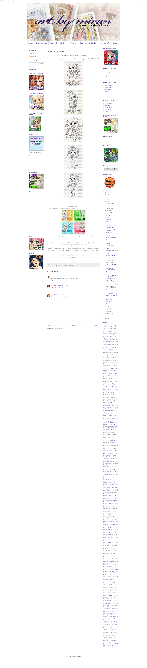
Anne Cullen (108, 73)
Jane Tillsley (108, 89)
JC (112, 489)
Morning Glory (108, 526)
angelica (105, 338)
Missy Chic (105, 524)
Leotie (110, 497)
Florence (112, 445)
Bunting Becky (107, 389)
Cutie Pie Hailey (112, 413)
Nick (106, 93)
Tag (106, 613)
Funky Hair (113, 452)
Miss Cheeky (111, 519)
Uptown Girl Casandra (109, 627)
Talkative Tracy (113, 613)
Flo (104, 445)
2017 (106, 194)
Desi (108, 420)
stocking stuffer (115, 602)
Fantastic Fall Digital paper (108, 439)
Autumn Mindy (108, 359)
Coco (113, 405)
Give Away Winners (107, 460)
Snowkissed (114, 589)
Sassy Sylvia (110, 576)
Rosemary (110, 564)
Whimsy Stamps (111, 635)
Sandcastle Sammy (107, 573)
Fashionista (107, 440)
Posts (32, 53)
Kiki (116, 492)
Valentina (105, 629)
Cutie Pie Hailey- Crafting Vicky (110, 281)
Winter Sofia (106, 642)
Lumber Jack (107, 509)
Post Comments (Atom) (59, 328)
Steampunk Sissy (106, 602)
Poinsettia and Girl (112, 547)
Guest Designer (106, 469)
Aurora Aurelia (108, 85)
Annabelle (105, 339)
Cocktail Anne (106, 405)
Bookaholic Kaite (107, 381)
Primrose (114, 550)
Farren (117, 439)
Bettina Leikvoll (108, 75)
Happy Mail (113, 469)
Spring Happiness (114, 598)
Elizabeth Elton (106, 432)
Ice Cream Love (115, 477)
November (109, 206)
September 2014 (113, 579)
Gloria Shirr (107, 105)
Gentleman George (112, 455)
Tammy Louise (106, 614)
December (109, 203)
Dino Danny (108, 426)
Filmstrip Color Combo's (88, 43)
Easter (110, 429)
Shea (115, 582)
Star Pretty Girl (114, 600)
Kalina (112, 492)
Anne (110, 339)
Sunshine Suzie (114, 605)
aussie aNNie (54, 276)
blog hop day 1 (114, 375)
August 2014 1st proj (112, 355)
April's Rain (115, 341)
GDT (104, 453)
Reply (52, 280)
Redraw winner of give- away (112, 556)
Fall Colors (114, 437)
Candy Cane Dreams (112, 392)
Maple (104, 511)
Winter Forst (113, 638)
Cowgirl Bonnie (115, 408)
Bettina (113, 368)
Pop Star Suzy (106, 548)
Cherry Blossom (108, 402)
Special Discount (112, 594)
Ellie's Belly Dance (114, 432)
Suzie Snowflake (112, 606)
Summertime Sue (108, 603)
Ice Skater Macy (108, 479)
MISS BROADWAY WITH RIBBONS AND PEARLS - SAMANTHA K (111, 276)
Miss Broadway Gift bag (112, 284)
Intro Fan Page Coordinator (108, 480)
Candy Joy (105, 394)
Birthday (105, 370)
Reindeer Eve (108, 558)
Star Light (107, 600)
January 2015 (107, 489)
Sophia (108, 592)
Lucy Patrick (54, 285)
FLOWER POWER (110, 255)
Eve (105, 434)
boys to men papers (110, 383)
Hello (110, 472)
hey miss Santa (112, 474)
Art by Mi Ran (113, 343)
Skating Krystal (109, 585)
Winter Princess (113, 640)
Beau (104, 367)
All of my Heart (108, 331)
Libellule (108, 498)
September (109, 210)
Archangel (107, 342)
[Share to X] (71, 265)
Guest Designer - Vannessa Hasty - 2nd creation (112, 229)
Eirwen (115, 429)
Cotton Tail (115, 407)
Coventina (107, 408)
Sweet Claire (107, 610)
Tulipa (116, 624)
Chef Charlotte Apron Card (111, 265)
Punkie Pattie (112, 553)
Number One (110, 534)
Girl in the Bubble (111, 456)
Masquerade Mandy (107, 513)
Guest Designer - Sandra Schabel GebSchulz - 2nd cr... (112, 252)
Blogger (80, 656)
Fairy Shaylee (107, 437)
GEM (111, 453)
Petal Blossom (107, 545)
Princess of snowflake (107, 551)
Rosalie (106, 563)
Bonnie (109, 379)
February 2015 (106, 443)
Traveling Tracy (114, 621)
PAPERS (107, 539)
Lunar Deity (114, 509)
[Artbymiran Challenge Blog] (36, 188)
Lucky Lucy (115, 508)
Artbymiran (73, 257)
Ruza (116, 569)
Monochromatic (114, 524)
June (107, 217)
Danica (104, 415)
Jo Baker (107, 91)
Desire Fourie (113, 424)
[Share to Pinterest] (74, 265)
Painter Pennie (110, 537)
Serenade (105, 582)
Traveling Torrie (106, 621)
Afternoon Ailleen (107, 330)
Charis (108, 400)
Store (115, 43)
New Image (110, 531)
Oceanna (108, 535)
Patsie (77, 236)
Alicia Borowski (108, 71)
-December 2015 (106, 325)
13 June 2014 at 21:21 (63, 276)
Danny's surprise (112, 415)
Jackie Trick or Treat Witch (108, 485)
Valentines (112, 629)
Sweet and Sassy (115, 608)
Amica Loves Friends (113, 333)
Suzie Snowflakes (106, 608)
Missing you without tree (112, 522)
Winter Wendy (113, 642)
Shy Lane (110, 584)
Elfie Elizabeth (112, 431)
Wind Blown (110, 637)
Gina (104, 456)
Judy (113, 490)
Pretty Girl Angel (114, 548)
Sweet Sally (107, 611)
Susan (104, 606)
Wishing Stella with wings (108, 643)
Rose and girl (113, 563)
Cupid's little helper (106, 412)
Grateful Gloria (108, 468)
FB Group (63, 43)
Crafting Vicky (110, 410)
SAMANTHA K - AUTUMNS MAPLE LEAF (111, 234)
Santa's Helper (109, 574)
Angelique (113, 338)
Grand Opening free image (113, 466)
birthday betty (113, 370)
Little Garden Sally (108, 501)
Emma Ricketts (108, 87)
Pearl (110, 544)
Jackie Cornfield (109, 76)
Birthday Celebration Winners (109, 371)
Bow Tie (57, 236)
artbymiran (76, 245)
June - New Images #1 (111, 271)
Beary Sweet (113, 365)
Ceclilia (106, 397)
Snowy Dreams (106, 590)
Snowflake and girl (113, 587)
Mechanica (114, 513)
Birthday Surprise (114, 373)
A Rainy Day (112, 328)
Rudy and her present (108, 569)
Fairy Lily (115, 435)
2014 (106, 201)
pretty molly (108, 550)
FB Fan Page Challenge (111, 442)
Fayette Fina (115, 440)
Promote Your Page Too (107, 142)
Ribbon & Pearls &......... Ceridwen (111, 286)
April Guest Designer (107, 341)
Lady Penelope (112, 495)
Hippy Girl (114, 476)
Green (115, 468)
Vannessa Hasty (108, 111)
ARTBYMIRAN (95, 59)
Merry (104, 516)
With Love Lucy (110, 645)
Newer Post (50, 325)
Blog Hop (107, 375)
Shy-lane (87, 236)
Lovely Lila (110, 506)
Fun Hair (107, 451)
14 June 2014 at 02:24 (63, 285)
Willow (104, 637)
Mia (111, 518)
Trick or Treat (111, 624)
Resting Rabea (113, 560)
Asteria (104, 355)
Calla (104, 392)
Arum (115, 354)
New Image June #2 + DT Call (111, 224)
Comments (33, 56)
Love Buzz (109, 505)
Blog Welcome (106, 376)
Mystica (105, 527)
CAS (109, 396)
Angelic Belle (113, 336)
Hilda (108, 476)
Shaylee (110, 582)
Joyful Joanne (108, 490)
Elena (104, 431)
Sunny (107, 605)
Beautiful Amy (111, 367)
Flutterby (116, 450)
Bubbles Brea (114, 386)
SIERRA (116, 584)
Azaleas (110, 360)
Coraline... (108, 290)
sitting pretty (109, 299)
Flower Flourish (114, 447)
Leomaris (105, 497)
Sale (107, 571)
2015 (106, 199)
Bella (108, 368)
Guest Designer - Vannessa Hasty (110, 268)
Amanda (105, 333)
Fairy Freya (109, 435)
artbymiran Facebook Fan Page (72, 248)
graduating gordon (108, 463)
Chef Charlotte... (110, 262)
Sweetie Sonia (115, 611)
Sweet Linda (115, 610)
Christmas (105, 404)
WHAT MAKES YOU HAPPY (111, 296)
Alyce (115, 331)
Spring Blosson (113, 597)
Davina (104, 416)
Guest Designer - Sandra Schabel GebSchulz (112, 292)
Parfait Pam (113, 539)
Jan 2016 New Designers (113, 487)
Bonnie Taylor (108, 103)
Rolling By (115, 561)
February (108, 313)
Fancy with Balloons (68, 236)
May (107, 306)
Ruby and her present (112, 568)
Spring (110, 595)
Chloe (115, 402)
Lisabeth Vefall (108, 107)
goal (107, 257)
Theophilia (114, 618)
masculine (114, 511)
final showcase (113, 443)
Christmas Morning (113, 404)
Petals (112, 545)
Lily (117, 498)
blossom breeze (114, 376)
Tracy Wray (107, 95)
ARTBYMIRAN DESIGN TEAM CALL (110, 247)
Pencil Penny (115, 543)
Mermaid (105, 514)
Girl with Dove (114, 458)
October (108, 208)
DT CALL (110, 427)
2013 (106, 318)
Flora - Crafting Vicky (111, 237)
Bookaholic (114, 379)
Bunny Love (113, 387)
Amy (104, 334)
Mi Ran (109, 516)
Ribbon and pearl (107, 561)
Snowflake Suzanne (107, 589)
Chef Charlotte (115, 400)
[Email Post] (65, 265)
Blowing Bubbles (109, 378)
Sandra (116, 573)
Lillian (107, 221)
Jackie (105, 484)
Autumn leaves (114, 357)
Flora (108, 445)
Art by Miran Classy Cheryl (108, 344)
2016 (106, 197)
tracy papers (113, 619)
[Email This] (68, 265)
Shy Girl (105, 584)
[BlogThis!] (70, 265)
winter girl (105, 640)
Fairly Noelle (111, 434)
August (108, 213)
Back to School (108, 362)
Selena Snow (105, 579)
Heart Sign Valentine (111, 471)
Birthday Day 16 (106, 373)
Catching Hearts (115, 396)
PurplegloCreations (106, 555)
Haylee (104, 471)
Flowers (110, 450)
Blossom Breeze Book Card (111, 242)
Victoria (108, 303)
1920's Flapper (114, 325)
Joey (117, 489)
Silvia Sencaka (108, 109)
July (107, 215)
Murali (115, 526)
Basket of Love (112, 363)
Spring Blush (106, 598)
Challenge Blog (41, 43)
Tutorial (73, 43)
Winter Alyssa (106, 638)
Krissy (104, 493)
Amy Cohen (110, 334)
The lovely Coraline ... (111, 260)
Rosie (115, 564)
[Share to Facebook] (72, 265)
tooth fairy (105, 619)
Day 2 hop (110, 416)
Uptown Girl (113, 626)
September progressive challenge (109, 581)
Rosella (104, 564)
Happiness (108, 239)
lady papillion (111, 493)
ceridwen (109, 399)
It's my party (113, 482)
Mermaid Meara (112, 514)
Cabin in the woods (112, 391)
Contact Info (105, 43)
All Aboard (116, 330)
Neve (111, 527)
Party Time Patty (106, 540)
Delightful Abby (110, 418)
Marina (109, 511)
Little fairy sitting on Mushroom (111, 500)
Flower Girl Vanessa (109, 448)
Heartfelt (104, 472)
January (108, 316)
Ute (105, 97)
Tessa (109, 618)
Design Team (112, 422)
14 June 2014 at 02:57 (59, 294)
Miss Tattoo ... (109, 301)
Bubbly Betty (106, 387)
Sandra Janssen (108, 78)
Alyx (52, 294)
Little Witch (110, 503)
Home (30, 43)
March (108, 311)
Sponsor (104, 595)
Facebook (53, 43)
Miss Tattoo (110, 521)
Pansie (116, 537)
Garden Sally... (109, 219)
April (107, 309)
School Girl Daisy (111, 578)
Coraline (109, 407)
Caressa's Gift (113, 394)
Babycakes (115, 360)
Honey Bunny (106, 477)
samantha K (112, 571)
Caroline (104, 396)
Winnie (115, 637)
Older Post (97, 325)
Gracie (117, 461)
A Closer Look (106, 326)
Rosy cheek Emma (107, 566)
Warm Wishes (106, 632)
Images (115, 479)
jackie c (112, 484)
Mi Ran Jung (105, 138)
